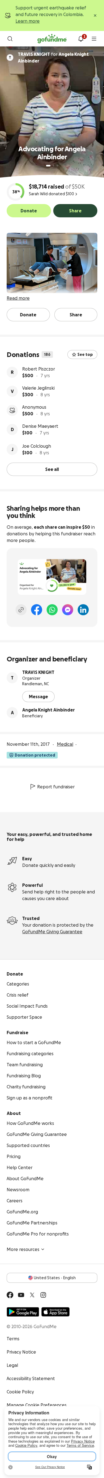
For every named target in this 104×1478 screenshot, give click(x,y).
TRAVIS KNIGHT (38, 672)
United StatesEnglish (55, 1278)
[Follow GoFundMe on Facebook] (10, 1294)
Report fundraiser (56, 786)
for (53, 57)
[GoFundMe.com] (52, 39)
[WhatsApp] (52, 610)
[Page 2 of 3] (53, 165)
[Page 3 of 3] (57, 165)
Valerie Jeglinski (38, 387)
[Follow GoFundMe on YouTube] (21, 1294)
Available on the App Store (55, 1312)
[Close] (95, 15)
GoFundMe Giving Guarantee (52, 931)
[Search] (10, 38)
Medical (65, 744)
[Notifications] (80, 38)
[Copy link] (21, 610)
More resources (23, 1249)
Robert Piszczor (38, 368)
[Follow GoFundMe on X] (32, 1294)
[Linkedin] (83, 610)
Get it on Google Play (23, 1312)
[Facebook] (36, 610)
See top (85, 354)
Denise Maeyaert (40, 426)
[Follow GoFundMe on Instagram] (43, 1294)
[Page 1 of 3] (48, 165)
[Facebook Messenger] (67, 610)
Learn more (28, 21)
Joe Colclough (36, 446)
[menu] (94, 38)
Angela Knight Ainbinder (48, 709)
